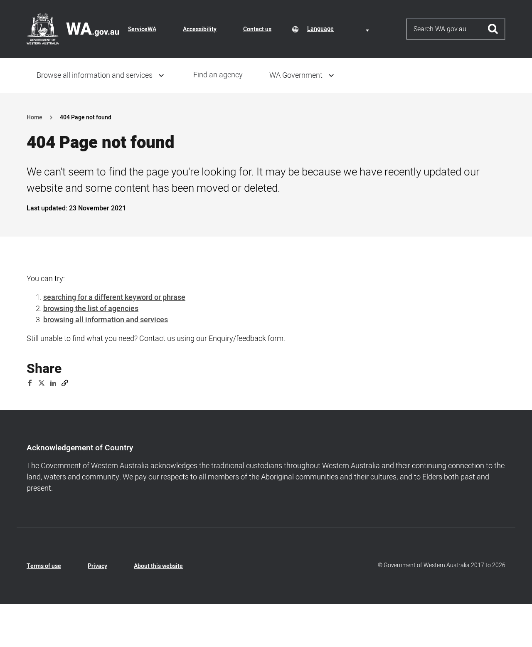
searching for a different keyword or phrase (114, 297)
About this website (158, 566)
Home (34, 117)
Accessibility (200, 29)
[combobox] (339, 29)
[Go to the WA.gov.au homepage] (73, 29)
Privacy (97, 566)
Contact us (257, 29)
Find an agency (218, 75)
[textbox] (339, 29)
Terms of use (44, 566)
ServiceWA (142, 29)
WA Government (296, 75)
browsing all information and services (105, 320)
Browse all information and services (95, 75)
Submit (493, 29)
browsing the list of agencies (90, 308)
